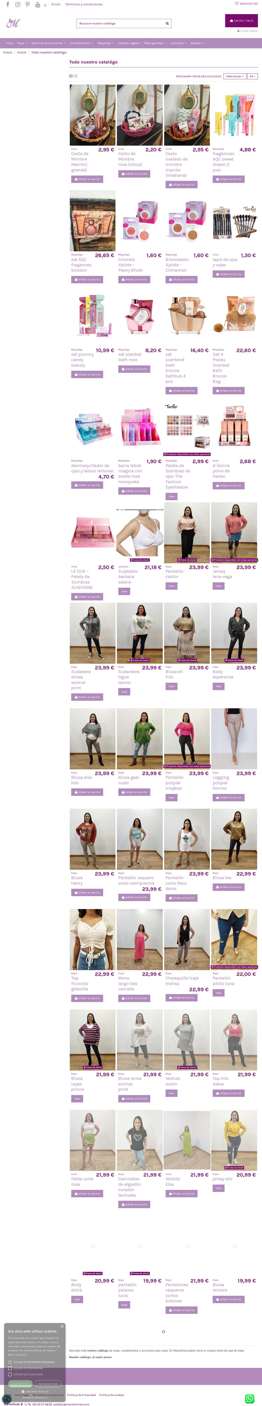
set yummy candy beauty (82, 360)
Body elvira (76, 1287)
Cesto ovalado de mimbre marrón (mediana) (176, 164)
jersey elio (223, 1178)
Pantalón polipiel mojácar (175, 783)
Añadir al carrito (89, 179)
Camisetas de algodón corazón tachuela (129, 1187)
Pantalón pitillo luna (223, 980)
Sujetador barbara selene (128, 577)
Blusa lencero (220, 1287)
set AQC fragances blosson (81, 265)
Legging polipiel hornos (221, 783)
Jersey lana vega (222, 574)
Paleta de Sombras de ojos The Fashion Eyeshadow (178, 476)
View (171, 496)
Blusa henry (77, 880)
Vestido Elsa (173, 1181)
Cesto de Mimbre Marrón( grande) (79, 161)
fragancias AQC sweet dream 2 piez (223, 161)
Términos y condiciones (84, 4)
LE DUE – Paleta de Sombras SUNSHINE (82, 579)
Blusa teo (222, 877)
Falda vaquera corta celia (128, 1396)
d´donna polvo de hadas (221, 471)
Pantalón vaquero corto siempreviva (136, 880)
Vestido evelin (173, 1081)
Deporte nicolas (220, 1393)
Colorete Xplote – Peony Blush (130, 265)
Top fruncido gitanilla (79, 983)
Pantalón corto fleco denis (176, 883)
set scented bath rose (129, 357)
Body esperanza (223, 674)
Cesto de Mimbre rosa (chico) (130, 159)
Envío (56, 4)
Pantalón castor (175, 574)
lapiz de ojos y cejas (225, 262)
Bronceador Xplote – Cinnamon (177, 265)
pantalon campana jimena (80, 1396)
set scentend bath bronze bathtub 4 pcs (176, 368)
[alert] (6, 1399)
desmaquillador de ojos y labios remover (92, 468)
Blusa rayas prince (77, 1084)
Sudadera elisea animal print (81, 680)
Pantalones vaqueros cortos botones (177, 1293)
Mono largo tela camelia (127, 983)
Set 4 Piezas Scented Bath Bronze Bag (221, 368)
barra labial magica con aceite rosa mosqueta (130, 473)
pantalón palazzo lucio (127, 1290)
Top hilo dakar (220, 1081)
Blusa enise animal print (129, 1084)
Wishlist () (248, 3)
